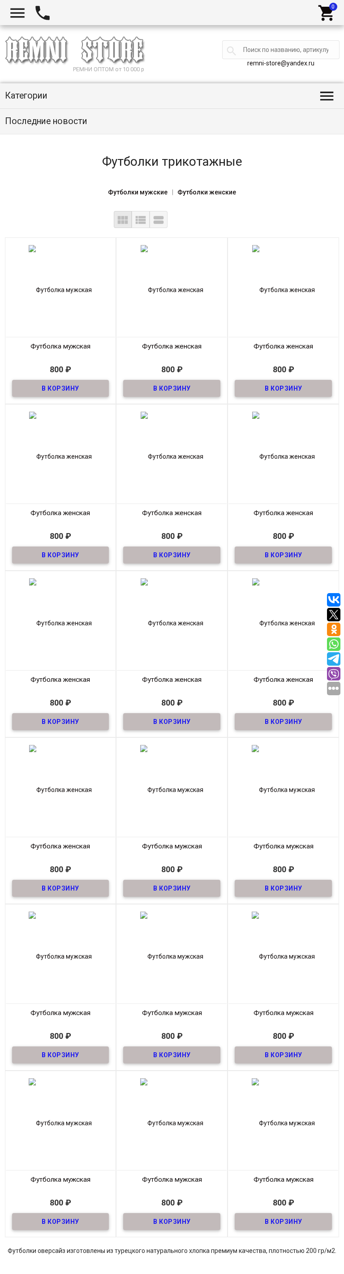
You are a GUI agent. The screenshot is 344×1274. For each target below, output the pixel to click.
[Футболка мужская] (60, 289)
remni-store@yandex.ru (280, 63)
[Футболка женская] (171, 289)
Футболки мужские (138, 192)
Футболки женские (206, 192)
